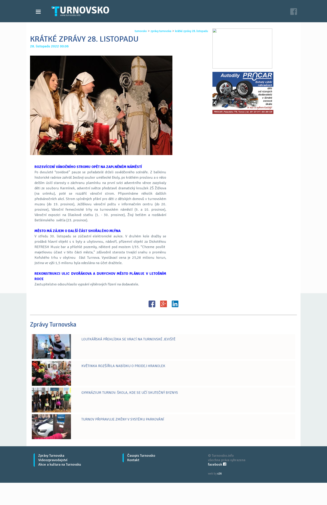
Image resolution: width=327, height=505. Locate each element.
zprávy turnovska (161, 31)
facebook (215, 464)
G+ (163, 304)
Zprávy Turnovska (51, 455)
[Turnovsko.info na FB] (293, 12)
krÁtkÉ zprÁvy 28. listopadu (191, 31)
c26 (219, 473)
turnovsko (141, 31)
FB (152, 304)
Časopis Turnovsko (141, 455)
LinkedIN (175, 304)
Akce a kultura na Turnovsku (59, 464)
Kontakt (133, 460)
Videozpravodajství (52, 460)
